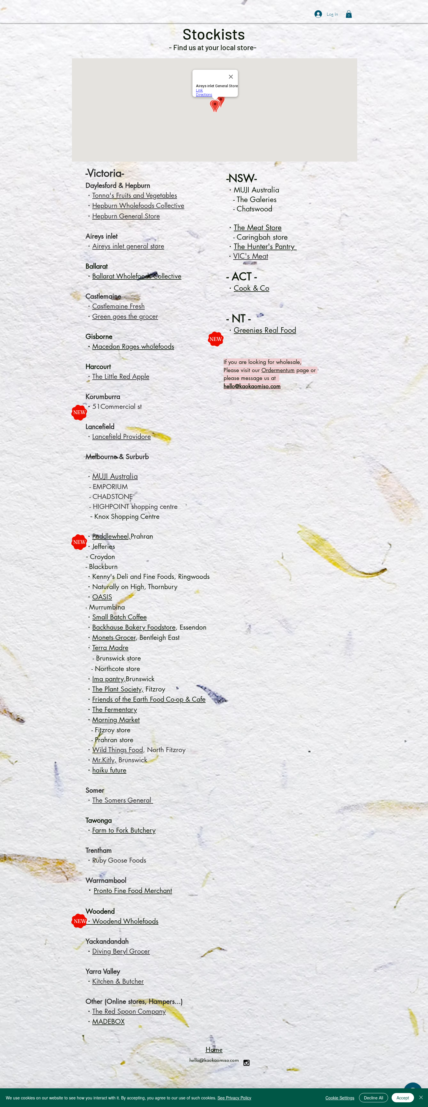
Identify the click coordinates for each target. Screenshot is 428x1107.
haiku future (109, 770)
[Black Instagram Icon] (246, 1063)
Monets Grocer (113, 637)
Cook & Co (251, 288)
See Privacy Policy (234, 1098)
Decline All (373, 1098)
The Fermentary (114, 709)
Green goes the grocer (125, 316)
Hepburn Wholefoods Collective (138, 205)
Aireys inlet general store (128, 246)
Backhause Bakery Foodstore (134, 627)
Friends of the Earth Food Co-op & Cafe (149, 699)
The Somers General (122, 800)
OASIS (102, 597)
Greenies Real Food (265, 330)
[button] (349, 14)
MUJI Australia (115, 476)
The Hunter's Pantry (265, 246)
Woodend (100, 911)
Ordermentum (278, 370)
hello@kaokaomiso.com (252, 386)
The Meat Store (258, 227)
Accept (403, 1098)
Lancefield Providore (121, 436)
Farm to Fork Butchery (123, 830)
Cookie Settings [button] (340, 1098)
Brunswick (131, 760)
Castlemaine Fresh (118, 306)
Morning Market (116, 719)
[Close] (421, 1097)
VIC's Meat (250, 256)
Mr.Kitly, (104, 760)
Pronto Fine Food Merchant (133, 890)
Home (214, 1050)
